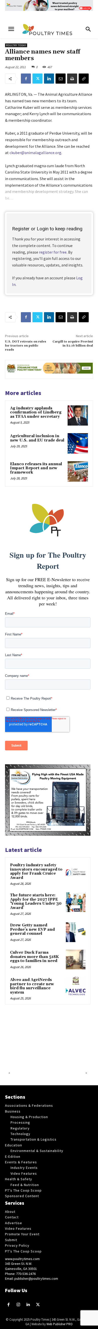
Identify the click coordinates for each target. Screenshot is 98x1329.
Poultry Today (16, 45)
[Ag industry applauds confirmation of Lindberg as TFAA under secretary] (78, 415)
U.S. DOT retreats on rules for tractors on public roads (25, 346)
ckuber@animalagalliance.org (35, 152)
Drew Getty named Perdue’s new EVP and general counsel (32, 929)
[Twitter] (37, 78)
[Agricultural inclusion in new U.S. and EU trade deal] (78, 443)
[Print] (72, 78)
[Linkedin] (49, 78)
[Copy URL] (84, 78)
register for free (53, 252)
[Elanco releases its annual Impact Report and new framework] (78, 471)
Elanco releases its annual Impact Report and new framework (36, 468)
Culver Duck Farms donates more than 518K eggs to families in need (34, 956)
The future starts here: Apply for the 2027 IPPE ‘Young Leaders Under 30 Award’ (36, 901)
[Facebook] (26, 78)
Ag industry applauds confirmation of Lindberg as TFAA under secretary (36, 412)
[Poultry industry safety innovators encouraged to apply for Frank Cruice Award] (75, 872)
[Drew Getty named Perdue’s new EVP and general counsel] (75, 932)
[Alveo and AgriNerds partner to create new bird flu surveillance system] (75, 987)
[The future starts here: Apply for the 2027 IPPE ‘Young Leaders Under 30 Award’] (75, 902)
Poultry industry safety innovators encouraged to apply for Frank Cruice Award (36, 871)
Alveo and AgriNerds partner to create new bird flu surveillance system (32, 986)
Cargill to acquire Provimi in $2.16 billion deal (73, 344)
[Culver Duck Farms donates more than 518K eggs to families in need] (75, 959)
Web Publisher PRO (59, 1324)
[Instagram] (18, 1305)
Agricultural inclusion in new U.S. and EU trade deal (37, 438)
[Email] (61, 78)
